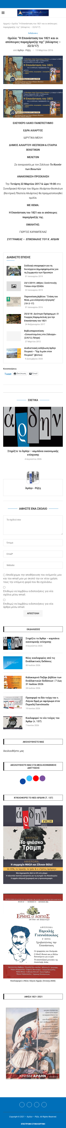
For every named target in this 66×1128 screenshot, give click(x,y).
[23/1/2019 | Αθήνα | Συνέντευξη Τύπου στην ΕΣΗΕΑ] (14, 286)
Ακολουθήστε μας (13, 750)
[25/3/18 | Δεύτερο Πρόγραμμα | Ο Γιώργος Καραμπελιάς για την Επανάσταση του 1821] (14, 319)
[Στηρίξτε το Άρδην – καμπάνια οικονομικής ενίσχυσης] (33, 427)
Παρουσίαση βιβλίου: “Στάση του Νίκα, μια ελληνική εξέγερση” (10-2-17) (41, 300)
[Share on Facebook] (30, 388)
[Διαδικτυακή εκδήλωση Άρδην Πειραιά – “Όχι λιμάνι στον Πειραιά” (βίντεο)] (14, 353)
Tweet (7, 374)
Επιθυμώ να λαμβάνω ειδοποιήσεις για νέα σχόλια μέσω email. (28, 593)
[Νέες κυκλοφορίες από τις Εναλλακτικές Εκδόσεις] (12, 662)
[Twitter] (29, 1104)
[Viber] (44, 1104)
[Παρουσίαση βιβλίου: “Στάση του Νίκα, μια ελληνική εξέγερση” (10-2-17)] (14, 302)
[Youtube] (36, 1104)
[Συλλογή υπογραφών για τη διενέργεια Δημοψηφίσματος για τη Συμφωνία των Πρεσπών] (14, 271)
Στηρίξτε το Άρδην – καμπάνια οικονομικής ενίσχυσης (42, 640)
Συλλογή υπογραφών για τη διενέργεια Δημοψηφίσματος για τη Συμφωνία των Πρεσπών (41, 269)
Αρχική (6, 23)
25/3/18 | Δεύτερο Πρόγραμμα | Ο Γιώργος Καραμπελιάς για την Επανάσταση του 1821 (41, 317)
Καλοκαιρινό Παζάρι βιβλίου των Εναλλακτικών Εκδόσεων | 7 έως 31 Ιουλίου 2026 (44, 681)
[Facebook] (29, 3)
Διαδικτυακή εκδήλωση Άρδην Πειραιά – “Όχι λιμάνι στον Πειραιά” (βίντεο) (40, 351)
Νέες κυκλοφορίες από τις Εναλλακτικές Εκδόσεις (40, 659)
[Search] (62, 13)
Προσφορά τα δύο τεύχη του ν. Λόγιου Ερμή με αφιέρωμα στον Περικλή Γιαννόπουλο (43, 701)
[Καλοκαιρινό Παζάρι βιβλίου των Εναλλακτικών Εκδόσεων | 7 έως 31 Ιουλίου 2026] (12, 682)
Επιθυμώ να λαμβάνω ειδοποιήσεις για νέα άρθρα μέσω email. (28, 605)
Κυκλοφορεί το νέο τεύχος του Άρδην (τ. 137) (42, 720)
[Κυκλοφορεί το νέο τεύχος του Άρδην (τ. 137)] (12, 722)
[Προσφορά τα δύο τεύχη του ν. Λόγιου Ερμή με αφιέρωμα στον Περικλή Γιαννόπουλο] (12, 702)
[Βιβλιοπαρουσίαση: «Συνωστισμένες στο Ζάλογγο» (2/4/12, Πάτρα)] (14, 336)
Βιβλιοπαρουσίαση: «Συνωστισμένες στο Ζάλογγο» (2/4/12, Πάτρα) (40, 334)
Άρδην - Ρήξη (24, 50)
